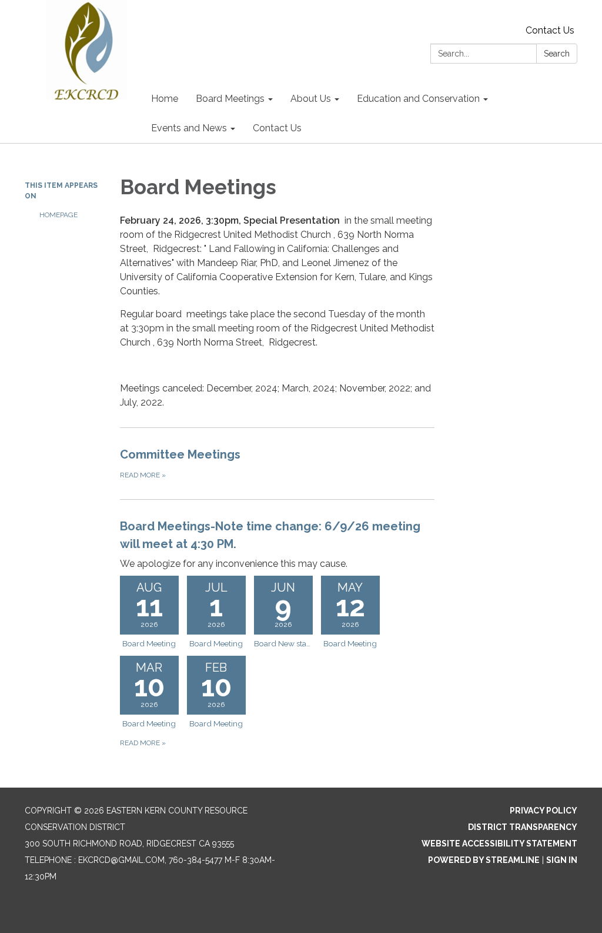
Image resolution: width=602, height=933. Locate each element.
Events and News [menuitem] (189, 128)
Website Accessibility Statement (499, 843)
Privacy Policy (543, 810)
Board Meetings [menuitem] (230, 98)
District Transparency (522, 827)
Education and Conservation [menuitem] (418, 98)
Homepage (58, 215)
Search (557, 53)
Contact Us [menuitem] (277, 128)
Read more (143, 743)
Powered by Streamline (484, 860)
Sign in (561, 860)
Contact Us (550, 30)
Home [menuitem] (164, 98)
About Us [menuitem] (310, 98)
